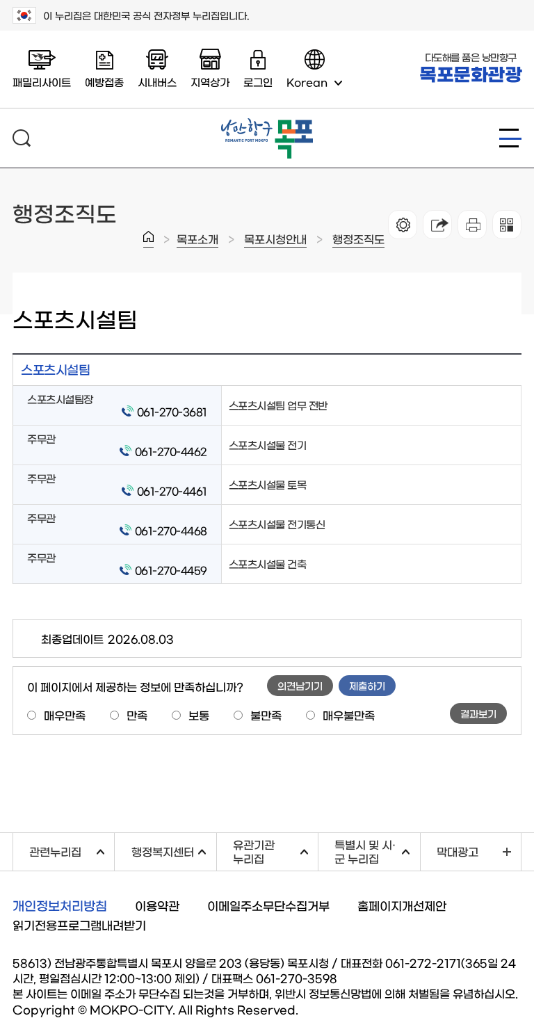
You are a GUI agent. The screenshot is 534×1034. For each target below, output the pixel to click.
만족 (137, 714)
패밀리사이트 (42, 81)
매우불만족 (349, 714)
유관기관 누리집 (275, 851)
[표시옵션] (402, 224)
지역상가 (210, 81)
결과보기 (478, 713)
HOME (148, 239)
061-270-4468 (171, 530)
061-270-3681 (172, 411)
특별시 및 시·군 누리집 (376, 851)
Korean (306, 81)
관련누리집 (71, 849)
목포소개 (197, 238)
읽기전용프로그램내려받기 (79, 924)
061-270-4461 (172, 490)
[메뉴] (510, 138)
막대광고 (457, 851)
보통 (198, 714)
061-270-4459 (171, 570)
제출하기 (367, 685)
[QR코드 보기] (506, 224)
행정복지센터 (173, 849)
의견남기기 (300, 685)
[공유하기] (437, 224)
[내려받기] (472, 224)
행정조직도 (358, 238)
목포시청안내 (275, 238)
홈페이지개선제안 (401, 905)
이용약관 (157, 905)
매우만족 (65, 714)
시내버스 (157, 81)
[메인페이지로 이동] (267, 123)
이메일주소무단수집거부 (268, 905)
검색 (22, 138)
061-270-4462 (171, 451)
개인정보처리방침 (60, 905)
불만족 (266, 714)
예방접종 (104, 81)
